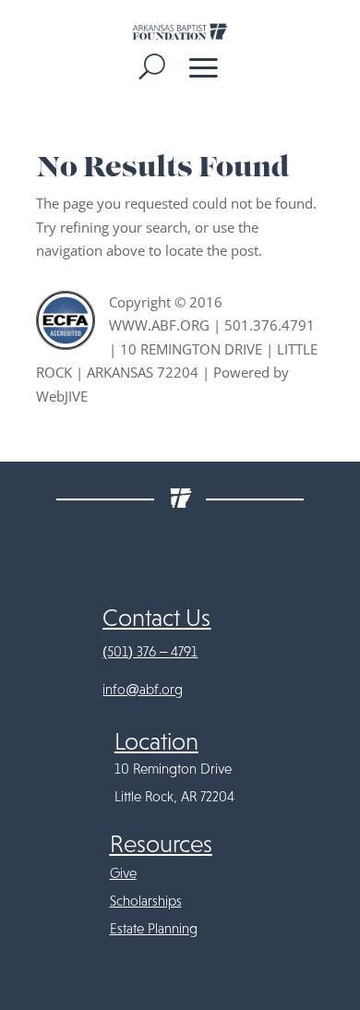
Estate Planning (154, 928)
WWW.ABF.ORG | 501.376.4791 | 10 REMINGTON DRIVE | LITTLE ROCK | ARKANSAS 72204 (177, 348)
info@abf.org (142, 689)
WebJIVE (62, 396)
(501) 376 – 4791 (150, 651)
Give (123, 873)
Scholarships (146, 901)
